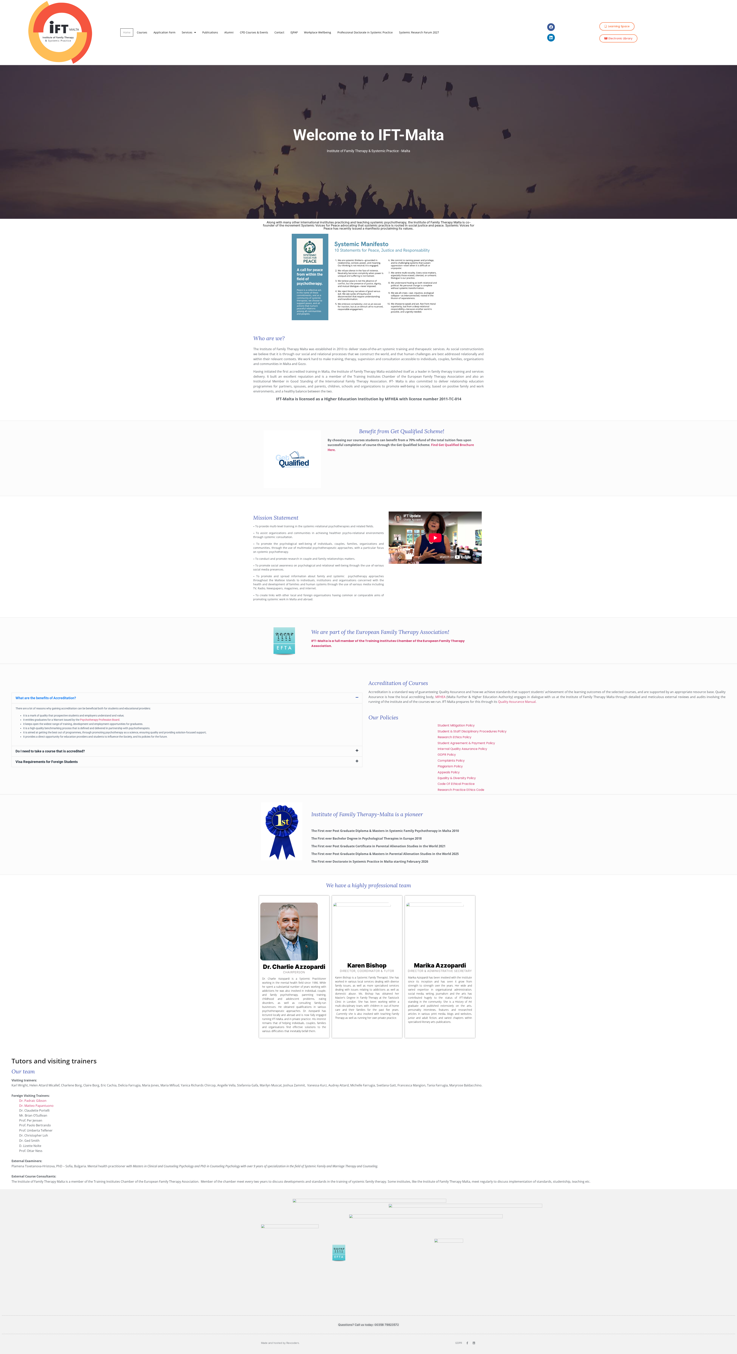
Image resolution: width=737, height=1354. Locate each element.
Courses (142, 32)
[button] (187, 698)
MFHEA (440, 697)
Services (187, 32)
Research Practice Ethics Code (461, 790)
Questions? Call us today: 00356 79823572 (368, 1325)
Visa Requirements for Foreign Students (47, 762)
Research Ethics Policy (454, 737)
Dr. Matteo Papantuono (36, 1106)
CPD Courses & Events (254, 32)
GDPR (458, 1342)
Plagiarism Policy (450, 766)
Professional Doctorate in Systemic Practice (365, 32)
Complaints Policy (451, 760)
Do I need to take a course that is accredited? (50, 751)
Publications (210, 32)
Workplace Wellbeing (317, 32)
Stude (456, 725)
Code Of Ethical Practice (457, 784)
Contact (279, 32)
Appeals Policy (449, 772)
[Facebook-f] (467, 1343)
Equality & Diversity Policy (457, 778)
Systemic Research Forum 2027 (419, 32)
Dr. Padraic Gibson (33, 1101)
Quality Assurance (511, 702)
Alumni (229, 32)
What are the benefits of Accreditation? (46, 698)
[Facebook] (551, 27)
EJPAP (294, 32)
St (472, 731)
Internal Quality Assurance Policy (462, 749)
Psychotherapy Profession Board (99, 719)
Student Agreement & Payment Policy (466, 743)
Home (127, 32)
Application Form (164, 32)
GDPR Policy (447, 754)
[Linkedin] (551, 37)
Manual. (530, 702)
